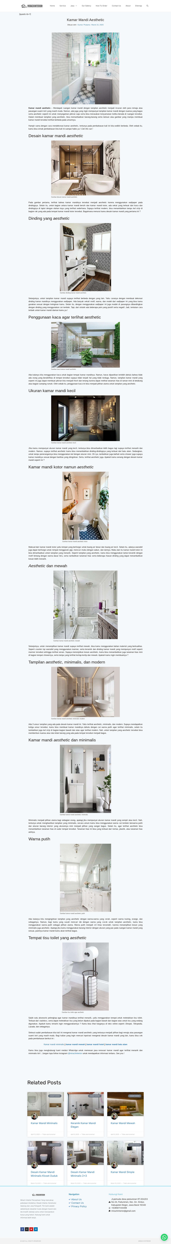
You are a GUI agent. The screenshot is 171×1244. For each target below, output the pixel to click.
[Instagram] (27, 1229)
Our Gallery (86, 6)
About (128, 6)
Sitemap (138, 6)
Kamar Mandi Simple (122, 1172)
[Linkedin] (36, 1229)
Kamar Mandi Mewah (123, 1123)
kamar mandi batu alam (116, 1044)
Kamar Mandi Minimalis (44, 1123)
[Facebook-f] (22, 1229)
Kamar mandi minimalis (54, 1044)
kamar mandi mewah (75, 1044)
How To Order (101, 6)
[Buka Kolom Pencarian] (147, 5)
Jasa (72, 6)
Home (52, 6)
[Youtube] (31, 1229)
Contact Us (116, 6)
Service (63, 6)
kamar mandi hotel (95, 1044)
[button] (164, 1237)
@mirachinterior (75, 1053)
